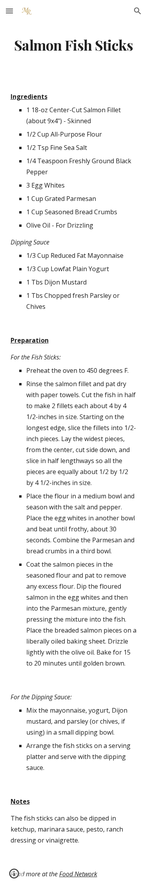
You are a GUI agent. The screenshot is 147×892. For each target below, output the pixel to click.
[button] (9, 11)
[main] (73, 45)
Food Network (78, 874)
